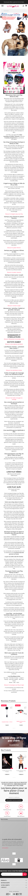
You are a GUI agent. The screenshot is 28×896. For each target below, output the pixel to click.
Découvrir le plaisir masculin (14, 272)
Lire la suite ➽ (5, 847)
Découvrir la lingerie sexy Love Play (14, 214)
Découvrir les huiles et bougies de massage (14, 398)
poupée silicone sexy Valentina (21, 771)
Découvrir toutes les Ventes (14, 794)
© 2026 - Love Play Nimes (14, 891)
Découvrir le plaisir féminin (14, 247)
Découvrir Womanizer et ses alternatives (14, 339)
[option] (14, 16)
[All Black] (5, 860)
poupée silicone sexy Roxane (7, 771)
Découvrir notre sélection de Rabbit (14, 344)
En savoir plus (14, 745)
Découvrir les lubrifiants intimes (14, 370)
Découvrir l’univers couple (14, 305)
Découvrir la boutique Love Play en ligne (14, 685)
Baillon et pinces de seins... (21, 722)
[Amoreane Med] (19, 860)
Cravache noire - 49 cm (7, 722)
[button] (2, 16)
